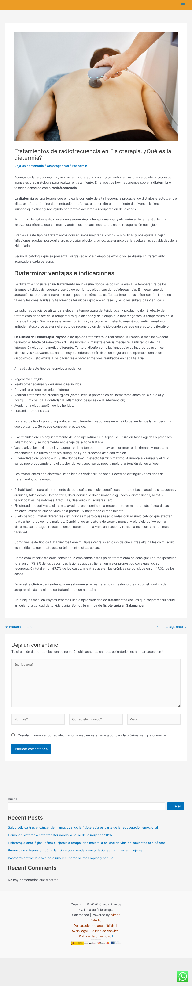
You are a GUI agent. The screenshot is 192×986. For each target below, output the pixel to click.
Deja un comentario (29, 166)
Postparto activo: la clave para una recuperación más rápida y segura (60, 858)
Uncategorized (58, 166)
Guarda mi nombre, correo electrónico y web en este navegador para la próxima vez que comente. (92, 735)
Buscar (13, 799)
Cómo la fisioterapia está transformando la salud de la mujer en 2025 (60, 835)
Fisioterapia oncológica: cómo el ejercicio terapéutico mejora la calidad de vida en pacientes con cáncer (86, 843)
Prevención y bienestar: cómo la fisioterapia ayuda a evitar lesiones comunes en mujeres (75, 850)
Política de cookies (104, 931)
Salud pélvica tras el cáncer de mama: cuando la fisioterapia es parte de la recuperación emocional (83, 827)
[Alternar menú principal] (183, 5)
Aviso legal (80, 931)
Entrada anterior (19, 627)
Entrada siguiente (172, 627)
